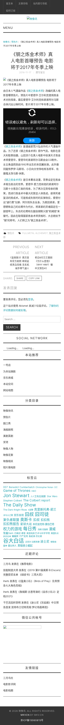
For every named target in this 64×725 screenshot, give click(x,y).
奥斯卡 (26, 519)
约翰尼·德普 (20, 533)
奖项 (5, 442)
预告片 (14, 41)
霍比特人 (12, 546)
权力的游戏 (12, 529)
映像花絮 (8, 454)
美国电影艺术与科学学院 (38, 533)
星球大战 (26, 524)
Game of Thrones (16, 491)
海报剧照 (8, 429)
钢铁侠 (53, 542)
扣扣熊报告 (11, 524)
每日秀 (29, 528)
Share (19, 278)
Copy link (34, 278)
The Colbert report (36, 500)
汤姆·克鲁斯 (43, 529)
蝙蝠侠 (15, 536)
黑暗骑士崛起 (25, 545)
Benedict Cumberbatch (22, 487)
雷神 (5, 546)
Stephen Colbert (12, 500)
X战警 (30, 510)
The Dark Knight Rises (15, 510)
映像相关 (8, 461)
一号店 (7, 364)
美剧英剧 (8, 435)
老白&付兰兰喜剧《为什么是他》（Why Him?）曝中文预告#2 (44, 263)
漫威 (52, 529)
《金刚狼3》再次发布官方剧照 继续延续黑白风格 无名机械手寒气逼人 (19, 263)
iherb (6, 581)
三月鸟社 (8, 677)
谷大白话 (13, 541)
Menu (8, 28)
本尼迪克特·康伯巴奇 (43, 524)
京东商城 (8, 377)
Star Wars (52, 496)
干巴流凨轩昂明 (12, 602)
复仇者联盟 (11, 520)
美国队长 (55, 533)
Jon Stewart (16, 495)
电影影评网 (9, 684)
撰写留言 (40, 72)
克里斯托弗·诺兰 (45, 509)
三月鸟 (7, 563)
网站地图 (8, 390)
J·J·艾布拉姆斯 (38, 496)
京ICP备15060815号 (32, 720)
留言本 (9, 3)
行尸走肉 (23, 536)
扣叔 (36, 520)
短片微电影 (9, 467)
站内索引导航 (40, 3)
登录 (30, 299)
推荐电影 (26, 563)
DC (56, 487)
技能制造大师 (10, 570)
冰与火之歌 (8, 515)
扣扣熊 (45, 520)
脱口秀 (7, 423)
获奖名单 (7, 536)
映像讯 (6, 41)
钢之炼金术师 (35, 90)
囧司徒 (42, 514)
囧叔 (29, 514)
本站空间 (8, 383)
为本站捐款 (9, 371)
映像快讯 (8, 410)
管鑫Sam (8, 533)
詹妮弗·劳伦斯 (35, 536)
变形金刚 (19, 515)
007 (5, 487)
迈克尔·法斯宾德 (32, 542)
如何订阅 (10, 10)
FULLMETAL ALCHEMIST (35, 233)
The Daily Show (19, 505)
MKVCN (25, 715)
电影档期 (8, 690)
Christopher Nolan (44, 487)
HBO (33, 491)
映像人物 (8, 448)
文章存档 (23, 3)
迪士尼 (44, 541)
